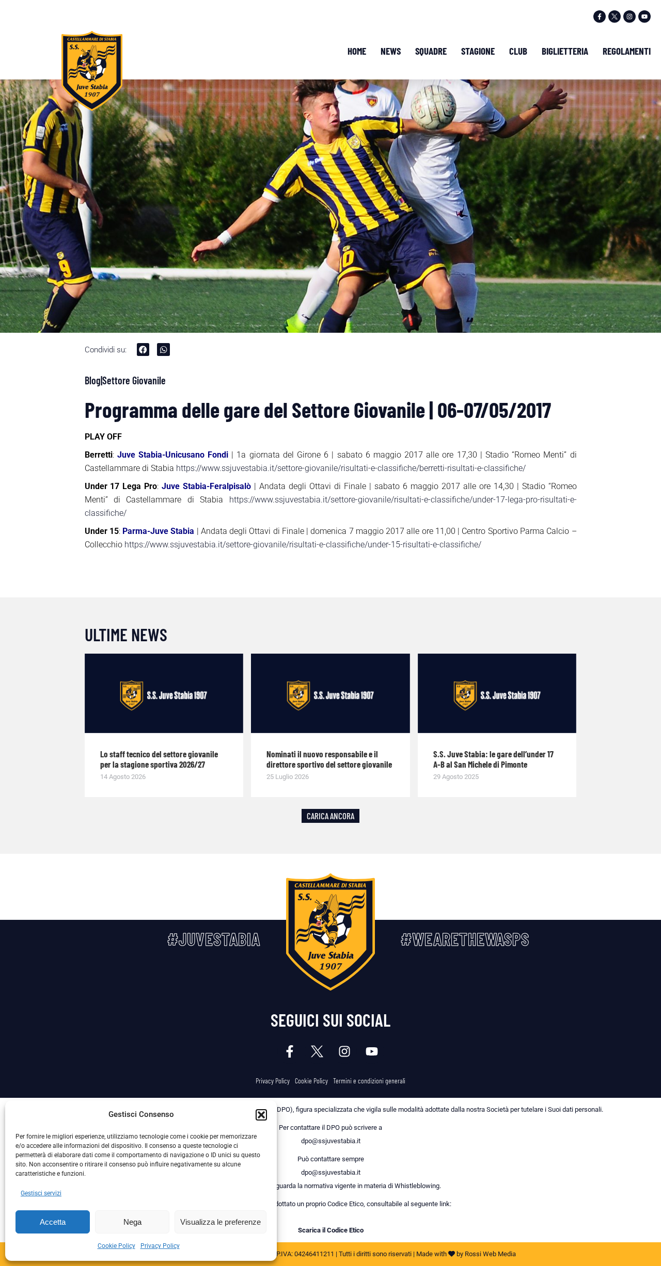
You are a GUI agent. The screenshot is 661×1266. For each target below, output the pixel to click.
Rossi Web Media (490, 1254)
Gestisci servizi (41, 1193)
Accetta (53, 1222)
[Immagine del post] (164, 693)
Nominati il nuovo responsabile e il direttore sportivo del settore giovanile (329, 759)
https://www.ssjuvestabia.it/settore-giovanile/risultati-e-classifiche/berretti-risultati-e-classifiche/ (351, 468)
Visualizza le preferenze (220, 1222)
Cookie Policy (116, 1245)
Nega (132, 1222)
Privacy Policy (160, 1245)
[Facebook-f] (599, 16)
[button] (261, 1115)
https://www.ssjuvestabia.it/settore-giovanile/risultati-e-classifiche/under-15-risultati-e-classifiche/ (302, 544)
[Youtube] (644, 16)
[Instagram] (629, 16)
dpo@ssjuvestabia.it (330, 1141)
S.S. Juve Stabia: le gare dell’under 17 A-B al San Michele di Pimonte (493, 759)
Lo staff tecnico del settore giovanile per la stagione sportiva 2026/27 (159, 759)
